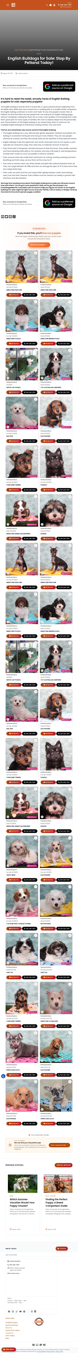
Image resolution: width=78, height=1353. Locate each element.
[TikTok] (16, 1311)
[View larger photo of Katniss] (70, 984)
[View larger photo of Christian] (70, 399)
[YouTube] (20, 1311)
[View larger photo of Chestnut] (70, 350)
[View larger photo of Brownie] (35, 496)
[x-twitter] (28, 1311)
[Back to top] (70, 1248)
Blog (21, 50)
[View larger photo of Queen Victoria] (35, 886)
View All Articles (64, 1165)
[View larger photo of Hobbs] (35, 1033)
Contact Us (10, 1333)
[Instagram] (12, 1311)
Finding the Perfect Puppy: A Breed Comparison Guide (56, 1202)
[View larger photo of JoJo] (35, 984)
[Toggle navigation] (8, 5)
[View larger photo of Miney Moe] (35, 935)
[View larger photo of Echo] (35, 350)
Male (45, 287)
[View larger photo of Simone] (70, 448)
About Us (9, 1328)
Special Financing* (12, 1325)
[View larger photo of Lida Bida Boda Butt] (35, 838)
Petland (53, 1196)
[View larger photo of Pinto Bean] (35, 1081)
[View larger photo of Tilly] (70, 1081)
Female (12, 287)
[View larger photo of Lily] (70, 838)
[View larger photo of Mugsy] (70, 1033)
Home (17, 50)
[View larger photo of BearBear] (70, 496)
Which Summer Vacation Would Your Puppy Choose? (22, 1202)
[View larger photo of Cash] (70, 301)
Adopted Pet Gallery (13, 1330)
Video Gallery (10, 1336)
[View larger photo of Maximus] (70, 253)
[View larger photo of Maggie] (35, 448)
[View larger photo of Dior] (35, 399)
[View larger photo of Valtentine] (35, 253)
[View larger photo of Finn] (70, 886)
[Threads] (31, 1311)
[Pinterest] (24, 1311)
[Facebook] (9, 1311)
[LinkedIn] (35, 1311)
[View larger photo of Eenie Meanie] (70, 935)
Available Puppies (12, 1322)
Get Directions (14, 1273)
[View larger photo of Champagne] (35, 301)
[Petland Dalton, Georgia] (13, 5)
